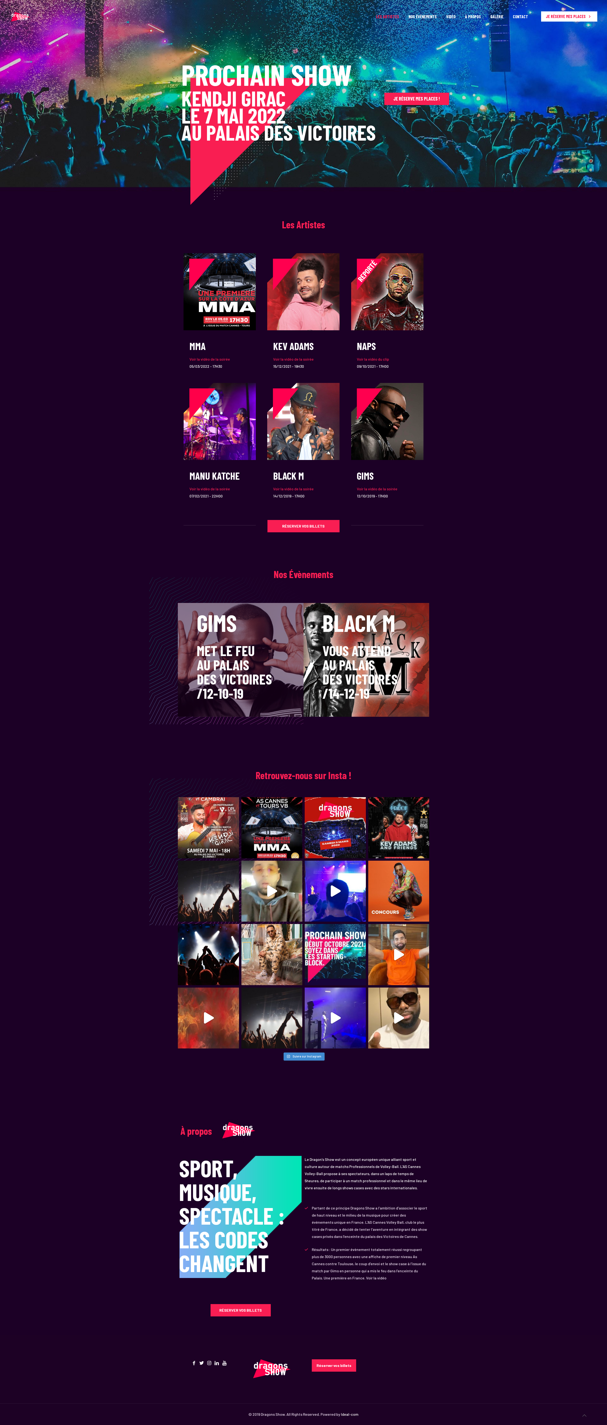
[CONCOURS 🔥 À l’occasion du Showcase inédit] (398, 891)
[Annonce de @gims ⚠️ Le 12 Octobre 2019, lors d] (398, 1018)
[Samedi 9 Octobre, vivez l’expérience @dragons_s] (335, 891)
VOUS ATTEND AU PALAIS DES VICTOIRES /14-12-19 (360, 672)
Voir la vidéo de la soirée (209, 359)
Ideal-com (350, 1414)
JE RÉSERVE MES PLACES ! (416, 98)
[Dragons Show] (20, 16)
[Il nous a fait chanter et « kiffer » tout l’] (272, 954)
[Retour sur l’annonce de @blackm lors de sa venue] (208, 1018)
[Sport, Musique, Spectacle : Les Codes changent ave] (272, 1018)
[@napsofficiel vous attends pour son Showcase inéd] (272, 891)
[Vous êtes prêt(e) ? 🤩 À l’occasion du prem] (335, 954)
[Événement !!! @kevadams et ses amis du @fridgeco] (398, 827)
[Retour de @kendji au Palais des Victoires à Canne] (398, 954)
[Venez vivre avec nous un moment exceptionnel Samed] (208, 954)
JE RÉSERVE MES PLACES (566, 16)
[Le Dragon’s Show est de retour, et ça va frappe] (272, 827)
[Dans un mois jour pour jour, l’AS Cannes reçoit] (208, 891)
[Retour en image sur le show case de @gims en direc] (335, 1018)
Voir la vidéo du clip (373, 359)
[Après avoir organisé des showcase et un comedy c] (335, 827)
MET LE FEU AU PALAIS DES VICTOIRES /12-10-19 (234, 672)
